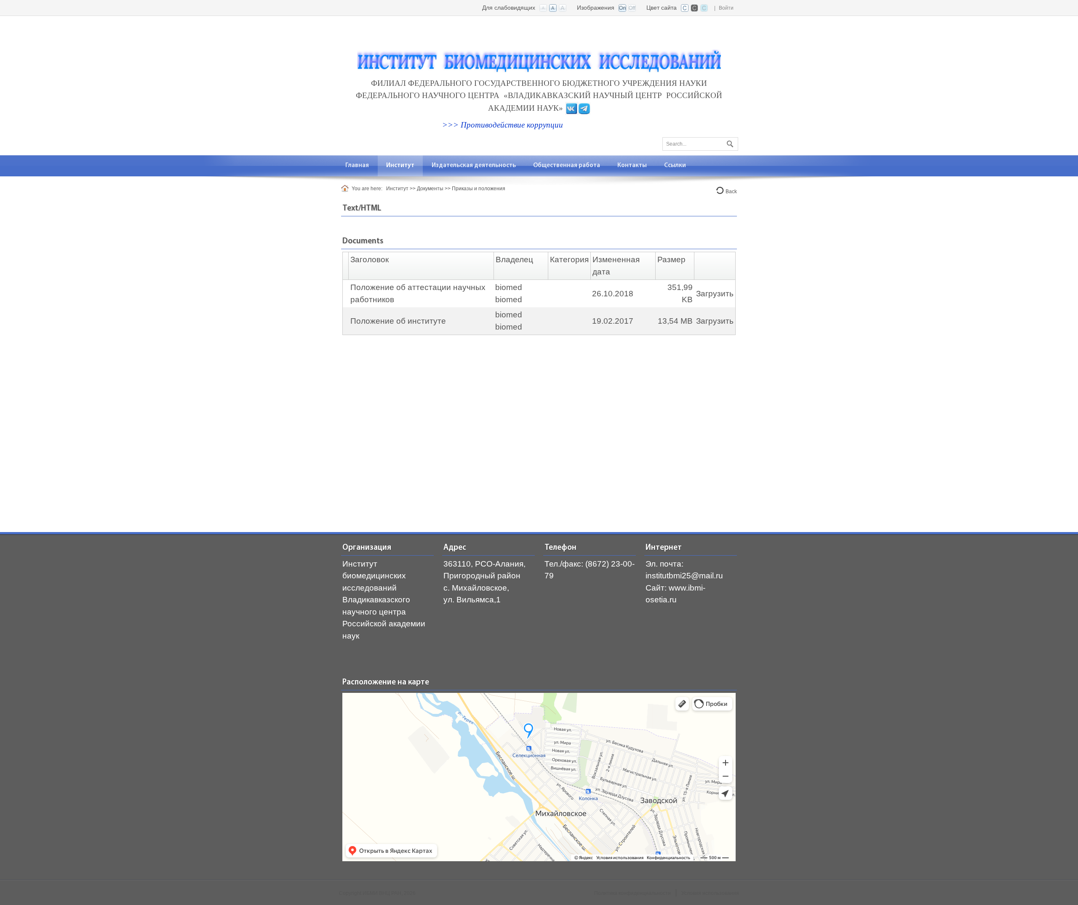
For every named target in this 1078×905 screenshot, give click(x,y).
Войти (726, 8)
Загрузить (715, 293)
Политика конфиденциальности (632, 893)
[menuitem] (400, 165)
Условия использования (710, 893)
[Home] (346, 188)
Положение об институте (398, 321)
